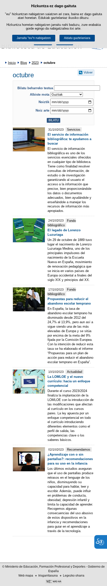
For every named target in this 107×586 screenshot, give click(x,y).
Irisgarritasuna (48, 575)
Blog (23, 63)
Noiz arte (42, 110)
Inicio (12, 63)
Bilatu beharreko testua (35, 88)
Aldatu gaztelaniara (77, 38)
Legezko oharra (73, 575)
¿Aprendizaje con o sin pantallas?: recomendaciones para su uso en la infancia (70, 459)
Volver (88, 72)
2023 (35, 63)
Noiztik (44, 102)
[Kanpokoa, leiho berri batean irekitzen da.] (53, 582)
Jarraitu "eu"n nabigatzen (34, 38)
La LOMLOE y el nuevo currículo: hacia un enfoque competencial (69, 381)
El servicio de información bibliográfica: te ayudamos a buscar (69, 139)
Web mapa (25, 575)
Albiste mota (39, 94)
